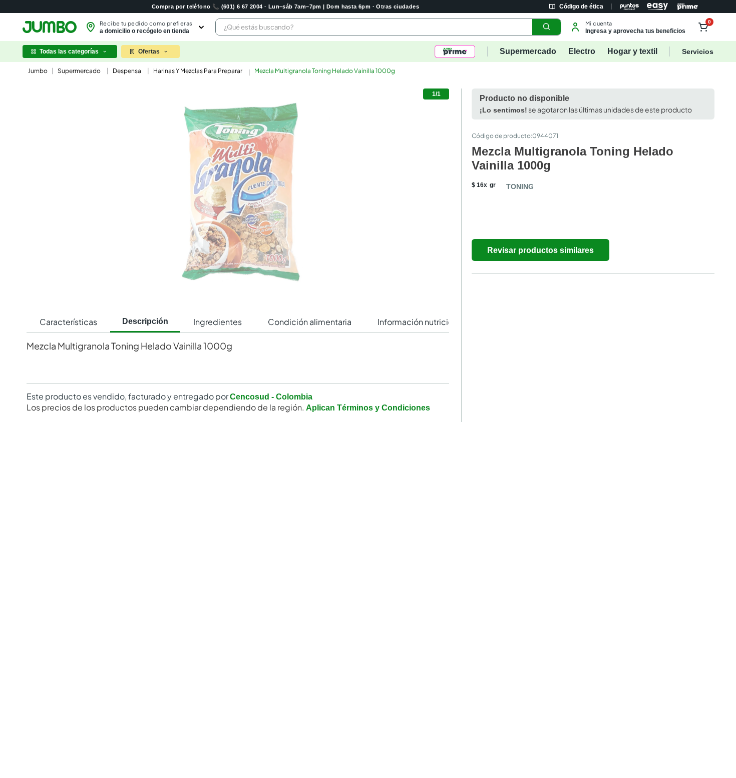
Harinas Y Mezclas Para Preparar (197, 70)
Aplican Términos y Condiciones (368, 408)
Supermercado (79, 70)
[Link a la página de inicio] (37, 71)
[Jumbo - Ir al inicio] (50, 27)
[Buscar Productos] (547, 27)
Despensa (127, 70)
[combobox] (388, 27)
